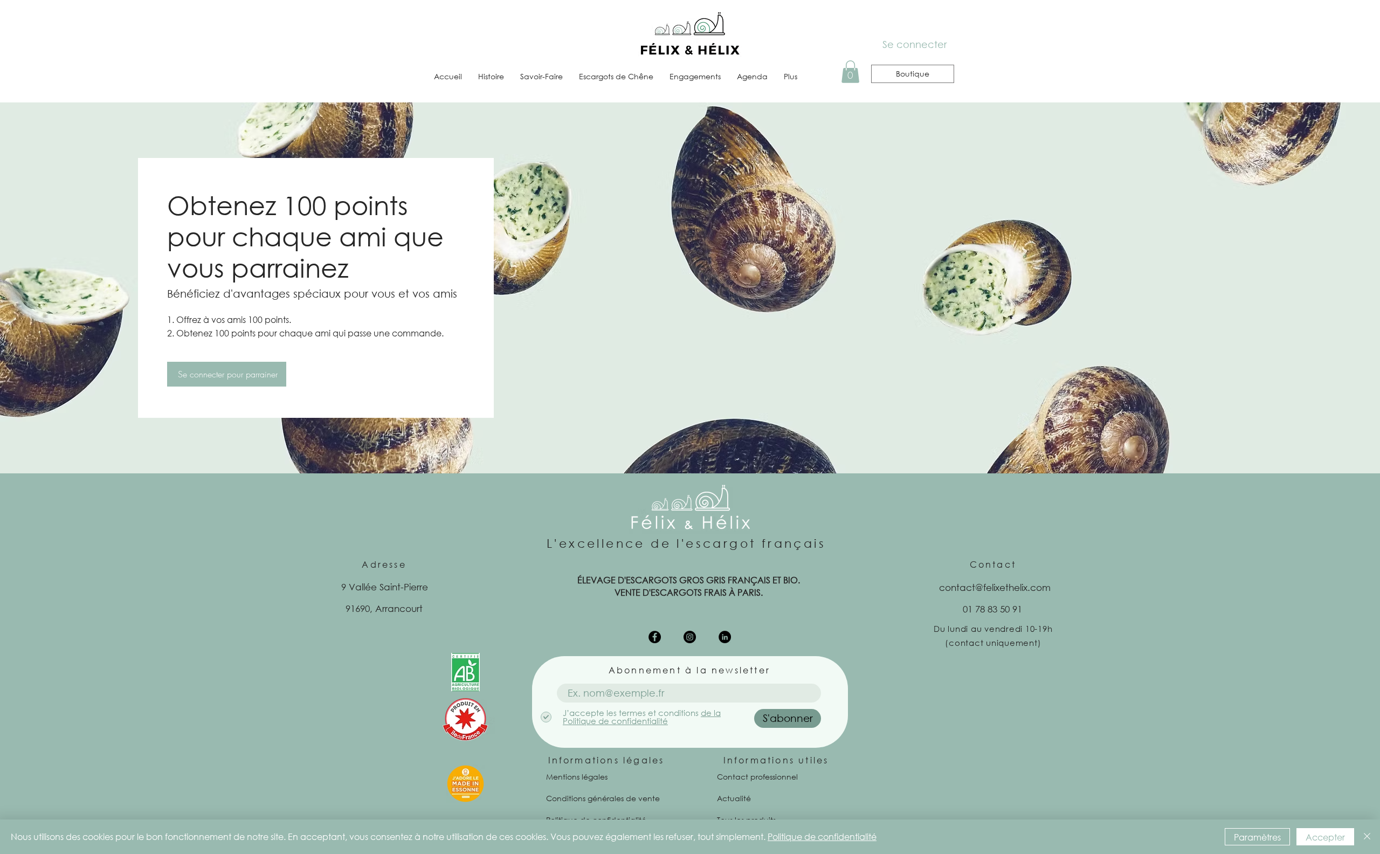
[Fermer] (1367, 836)
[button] (850, 71)
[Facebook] (654, 637)
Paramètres (1257, 837)
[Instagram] (690, 637)
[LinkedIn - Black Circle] (725, 637)
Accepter (1325, 837)
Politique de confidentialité (822, 836)
